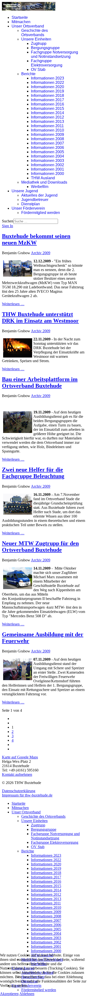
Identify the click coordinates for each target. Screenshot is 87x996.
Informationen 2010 (47, 130)
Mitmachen (21, 22)
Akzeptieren (9, 994)
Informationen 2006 (47, 148)
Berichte (28, 74)
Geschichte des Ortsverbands (34, 32)
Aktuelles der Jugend (39, 195)
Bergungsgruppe (45, 48)
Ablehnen (26, 994)
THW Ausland (43, 178)
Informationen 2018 (47, 95)
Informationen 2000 (47, 174)
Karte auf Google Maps (20, 757)
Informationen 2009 (47, 135)
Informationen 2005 (47, 152)
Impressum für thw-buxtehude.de (27, 795)
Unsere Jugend (25, 191)
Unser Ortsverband (28, 26)
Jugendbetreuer (34, 200)
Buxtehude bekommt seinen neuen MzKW (36, 239)
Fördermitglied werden (40, 213)
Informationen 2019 (47, 91)
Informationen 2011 (47, 126)
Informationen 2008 (47, 139)
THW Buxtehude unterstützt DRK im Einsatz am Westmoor (40, 317)
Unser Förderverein (28, 208)
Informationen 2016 (47, 104)
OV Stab (38, 69)
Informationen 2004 (47, 156)
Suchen (7, 221)
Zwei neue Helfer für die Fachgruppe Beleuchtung (33, 472)
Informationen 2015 (47, 108)
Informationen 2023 (47, 78)
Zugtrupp (38, 43)
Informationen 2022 (47, 82)
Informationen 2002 (47, 165)
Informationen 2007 (47, 143)
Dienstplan (30, 204)
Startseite (20, 17)
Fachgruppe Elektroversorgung (46, 63)
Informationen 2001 (47, 169)
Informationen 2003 (47, 161)
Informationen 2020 (47, 87)
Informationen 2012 (47, 117)
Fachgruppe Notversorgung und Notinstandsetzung (54, 54)
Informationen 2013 (47, 122)
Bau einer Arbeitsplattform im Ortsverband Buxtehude (40, 382)
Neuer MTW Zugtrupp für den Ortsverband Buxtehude (40, 546)
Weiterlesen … (13, 304)
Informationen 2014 (47, 113)
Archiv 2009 (40, 253)
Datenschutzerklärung (18, 791)
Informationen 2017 (47, 100)
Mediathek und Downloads (44, 182)
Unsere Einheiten (36, 39)
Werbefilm (39, 187)
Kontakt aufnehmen (17, 774)
